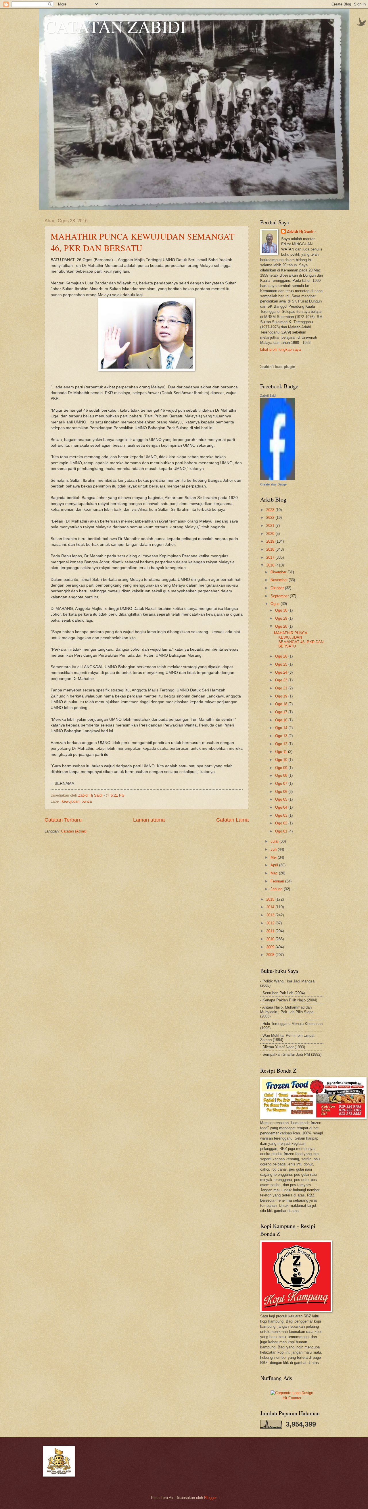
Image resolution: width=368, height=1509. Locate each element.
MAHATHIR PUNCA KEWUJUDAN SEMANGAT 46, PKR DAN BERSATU (298, 639)
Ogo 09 (281, 768)
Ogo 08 (281, 775)
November (280, 580)
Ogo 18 (281, 704)
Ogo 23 (281, 680)
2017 (270, 557)
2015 (270, 899)
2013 (270, 915)
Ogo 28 (281, 626)
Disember (279, 572)
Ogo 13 (281, 736)
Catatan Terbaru (63, 820)
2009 (270, 947)
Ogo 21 (281, 688)
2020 (270, 533)
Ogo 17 (281, 712)
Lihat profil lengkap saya (280, 349)
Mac (275, 873)
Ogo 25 (281, 664)
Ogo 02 (281, 823)
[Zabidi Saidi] (277, 479)
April (275, 865)
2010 (270, 939)
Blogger (210, 1497)
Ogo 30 (281, 610)
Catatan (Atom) (73, 831)
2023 (270, 510)
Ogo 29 (281, 618)
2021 (270, 525)
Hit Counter (292, 1398)
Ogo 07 (281, 783)
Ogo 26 (281, 656)
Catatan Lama (232, 820)
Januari (277, 889)
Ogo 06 (281, 791)
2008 (270, 955)
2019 (270, 541)
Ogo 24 (281, 672)
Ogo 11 (281, 751)
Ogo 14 (281, 728)
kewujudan (70, 801)
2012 (270, 923)
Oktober (278, 588)
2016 (270, 565)
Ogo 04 (281, 807)
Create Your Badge (273, 484)
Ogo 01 (281, 831)
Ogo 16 (281, 720)
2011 (270, 931)
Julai (275, 841)
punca (87, 801)
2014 (270, 907)
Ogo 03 (281, 815)
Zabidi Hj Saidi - (301, 231)
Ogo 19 (281, 696)
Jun (274, 849)
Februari (278, 881)
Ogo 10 (281, 760)
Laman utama (149, 820)
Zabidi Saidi (268, 395)
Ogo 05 (281, 799)
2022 (270, 517)
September (280, 596)
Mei (274, 857)
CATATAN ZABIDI (115, 26)
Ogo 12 (281, 744)
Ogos (276, 604)
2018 (270, 549)
